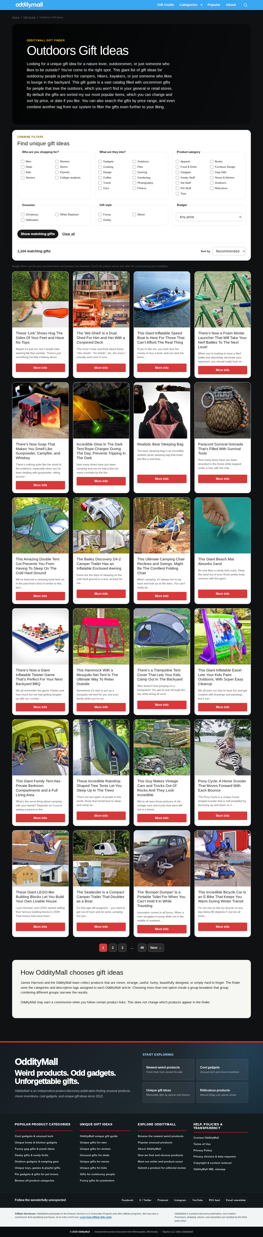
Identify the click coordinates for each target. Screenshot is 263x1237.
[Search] (245, 5)
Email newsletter (236, 1200)
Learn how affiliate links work (96, 1217)
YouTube (197, 1200)
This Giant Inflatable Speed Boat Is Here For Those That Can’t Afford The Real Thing (160, 337)
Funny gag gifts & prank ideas (35, 1148)
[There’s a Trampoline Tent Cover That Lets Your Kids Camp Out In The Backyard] (162, 636)
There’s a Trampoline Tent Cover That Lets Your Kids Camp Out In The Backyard (160, 674)
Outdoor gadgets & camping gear (37, 1161)
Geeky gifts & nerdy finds (31, 1155)
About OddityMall (149, 1148)
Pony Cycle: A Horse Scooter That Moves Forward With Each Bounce (222, 785)
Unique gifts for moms (94, 1161)
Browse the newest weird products (160, 1136)
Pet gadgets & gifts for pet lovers (36, 1174)
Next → (156, 948)
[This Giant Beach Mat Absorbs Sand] (223, 526)
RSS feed (214, 1200)
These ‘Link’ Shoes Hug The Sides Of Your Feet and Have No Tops (40, 337)
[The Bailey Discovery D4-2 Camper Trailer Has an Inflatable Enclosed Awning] (101, 526)
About (231, 5)
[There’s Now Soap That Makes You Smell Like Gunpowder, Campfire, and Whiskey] (40, 410)
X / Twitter (145, 1200)
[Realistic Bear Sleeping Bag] (162, 410)
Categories (188, 5)
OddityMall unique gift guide (99, 1136)
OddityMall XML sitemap (209, 1169)
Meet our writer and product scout (160, 1161)
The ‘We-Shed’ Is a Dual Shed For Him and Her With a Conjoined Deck (101, 337)
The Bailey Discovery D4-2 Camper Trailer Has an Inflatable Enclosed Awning (99, 563)
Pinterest (162, 1200)
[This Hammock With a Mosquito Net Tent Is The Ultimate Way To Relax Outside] (101, 636)
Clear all (68, 234)
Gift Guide (165, 5)
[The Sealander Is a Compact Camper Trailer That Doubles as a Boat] (101, 858)
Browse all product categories (34, 1180)
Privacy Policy (202, 1150)
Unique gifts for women (95, 1148)
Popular (214, 5)
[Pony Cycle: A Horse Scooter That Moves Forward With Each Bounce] (223, 747)
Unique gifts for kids (93, 1167)
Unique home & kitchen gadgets (36, 1142)
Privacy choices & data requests (214, 1156)
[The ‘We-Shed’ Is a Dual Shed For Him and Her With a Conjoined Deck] (101, 300)
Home (15, 17)
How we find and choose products (160, 1155)
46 (142, 948)
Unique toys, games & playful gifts (37, 1167)
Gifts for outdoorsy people (97, 1174)
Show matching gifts (38, 234)
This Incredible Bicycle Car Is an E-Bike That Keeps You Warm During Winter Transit (222, 896)
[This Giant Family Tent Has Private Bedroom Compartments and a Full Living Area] (40, 747)
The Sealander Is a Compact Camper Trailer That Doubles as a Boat (100, 896)
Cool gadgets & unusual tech (34, 1136)
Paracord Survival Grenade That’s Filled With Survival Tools (220, 448)
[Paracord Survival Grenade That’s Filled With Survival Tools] (223, 410)
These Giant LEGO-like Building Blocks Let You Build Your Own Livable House (40, 896)
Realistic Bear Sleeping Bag (160, 444)
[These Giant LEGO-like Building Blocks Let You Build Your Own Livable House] (40, 858)
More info (40, 367)
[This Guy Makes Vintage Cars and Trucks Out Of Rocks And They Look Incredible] (162, 747)
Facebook (127, 1200)
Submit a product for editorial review (162, 1167)
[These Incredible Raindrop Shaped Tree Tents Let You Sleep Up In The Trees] (101, 747)
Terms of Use (202, 1144)
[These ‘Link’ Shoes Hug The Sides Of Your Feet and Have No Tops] (40, 300)
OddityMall (36, 1061)
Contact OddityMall (206, 1137)
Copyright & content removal (212, 1162)
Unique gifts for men (93, 1142)
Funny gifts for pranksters (97, 1180)
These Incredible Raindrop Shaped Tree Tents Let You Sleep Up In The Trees (99, 785)
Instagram (180, 1200)
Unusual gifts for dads (94, 1155)
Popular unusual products (155, 1142)
